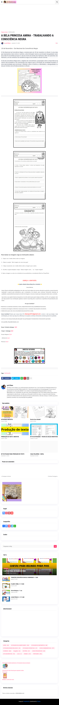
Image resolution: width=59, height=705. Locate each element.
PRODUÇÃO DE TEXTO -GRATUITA (10, 436)
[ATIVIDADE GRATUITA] (15, 412)
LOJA (19, 653)
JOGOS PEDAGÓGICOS (38, 651)
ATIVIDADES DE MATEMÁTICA (39, 645)
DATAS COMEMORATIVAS (47, 648)
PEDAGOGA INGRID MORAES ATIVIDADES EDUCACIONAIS (16, 663)
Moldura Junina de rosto (8, 679)
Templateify (26, 701)
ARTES (6, 645)
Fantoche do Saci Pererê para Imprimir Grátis (13, 670)
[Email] (28, 378)
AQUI (16, 327)
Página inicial (4, 32)
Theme (38, 701)
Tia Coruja (4, 672)
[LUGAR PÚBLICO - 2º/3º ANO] (6, 599)
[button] (2, 2)
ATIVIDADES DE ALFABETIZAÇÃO (20, 645)
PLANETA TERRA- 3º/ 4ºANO (17, 584)
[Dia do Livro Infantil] (44, 412)
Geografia (17, 651)
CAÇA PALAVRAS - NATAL (37, 454)
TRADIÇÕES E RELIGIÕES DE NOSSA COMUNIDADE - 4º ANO (24, 577)
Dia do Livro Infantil (35, 419)
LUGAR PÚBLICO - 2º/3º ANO (17, 597)
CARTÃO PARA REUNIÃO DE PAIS (14, 571)
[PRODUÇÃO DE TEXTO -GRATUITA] (15, 429)
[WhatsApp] (21, 378)
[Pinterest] (25, 378)
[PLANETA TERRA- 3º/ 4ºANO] (6, 585)
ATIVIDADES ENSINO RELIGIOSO (11, 648)
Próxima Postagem (52, 476)
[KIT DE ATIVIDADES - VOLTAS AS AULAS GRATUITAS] (44, 429)
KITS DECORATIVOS (9, 653)
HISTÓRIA (26, 651)
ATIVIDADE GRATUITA (7, 419)
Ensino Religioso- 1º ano (16, 590)
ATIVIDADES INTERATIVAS (30, 648)
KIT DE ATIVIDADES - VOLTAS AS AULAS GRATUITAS (44, 436)
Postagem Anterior (6, 476)
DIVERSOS (7, 651)
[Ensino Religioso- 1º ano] (6, 592)
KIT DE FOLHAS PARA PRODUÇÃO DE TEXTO (12, 454)
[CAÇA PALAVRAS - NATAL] (44, 447)
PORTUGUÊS (12, 32)
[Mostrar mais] (31, 378)
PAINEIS (27, 653)
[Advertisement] (30, 17)
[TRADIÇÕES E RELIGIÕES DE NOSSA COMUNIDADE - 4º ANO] (6, 579)
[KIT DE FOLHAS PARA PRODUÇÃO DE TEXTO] (15, 447)
